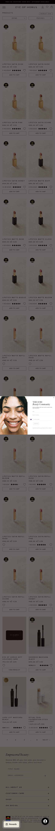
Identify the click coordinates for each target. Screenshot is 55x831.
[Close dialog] (53, 397)
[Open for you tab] (45, 821)
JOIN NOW (36, 423)
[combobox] (31, 419)
